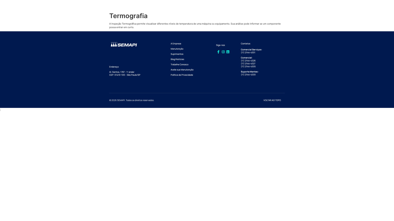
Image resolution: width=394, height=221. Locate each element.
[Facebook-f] (218, 52)
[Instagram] (223, 52)
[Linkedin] (228, 52)
